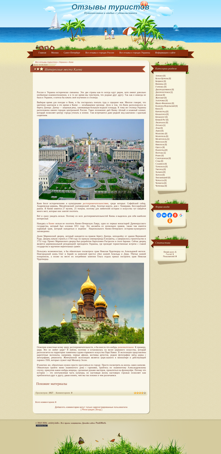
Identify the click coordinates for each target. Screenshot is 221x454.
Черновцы (159, 186)
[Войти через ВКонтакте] (164, 215)
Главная (42, 52)
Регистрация (88, 410)
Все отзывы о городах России (99, 52)
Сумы (157, 161)
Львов (158, 131)
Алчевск (159, 75)
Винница (159, 84)
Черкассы (159, 180)
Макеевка (160, 133)
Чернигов (159, 183)
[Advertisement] (91, 81)
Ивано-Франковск (163, 103)
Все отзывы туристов (46, 62)
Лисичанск (160, 122)
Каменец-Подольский (165, 106)
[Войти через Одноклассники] (169, 220)
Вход (98, 410)
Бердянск (159, 81)
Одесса (158, 147)
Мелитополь (161, 139)
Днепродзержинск (163, 89)
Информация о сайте (165, 52)
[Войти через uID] (158, 215)
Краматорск (160, 114)
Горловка (159, 86)
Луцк (157, 128)
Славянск (159, 164)
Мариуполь (160, 136)
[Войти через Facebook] (169, 215)
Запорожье (160, 100)
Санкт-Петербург (72, 52)
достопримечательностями (95, 203)
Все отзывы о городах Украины (134, 52)
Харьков (159, 172)
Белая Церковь (161, 78)
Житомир (159, 97)
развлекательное (126, 347)
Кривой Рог (160, 120)
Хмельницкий (161, 177)
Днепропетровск (162, 92)
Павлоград (160, 150)
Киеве (51, 223)
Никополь (159, 144)
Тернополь (160, 166)
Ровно (158, 155)
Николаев (159, 142)
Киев (71, 62)
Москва (55, 52)
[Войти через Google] (180, 215)
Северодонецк (161, 158)
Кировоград (160, 111)
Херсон (158, 175)
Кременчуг (160, 117)
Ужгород (159, 169)
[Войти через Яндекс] (175, 215)
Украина (63, 62)
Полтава (159, 153)
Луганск (159, 125)
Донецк (158, 95)
